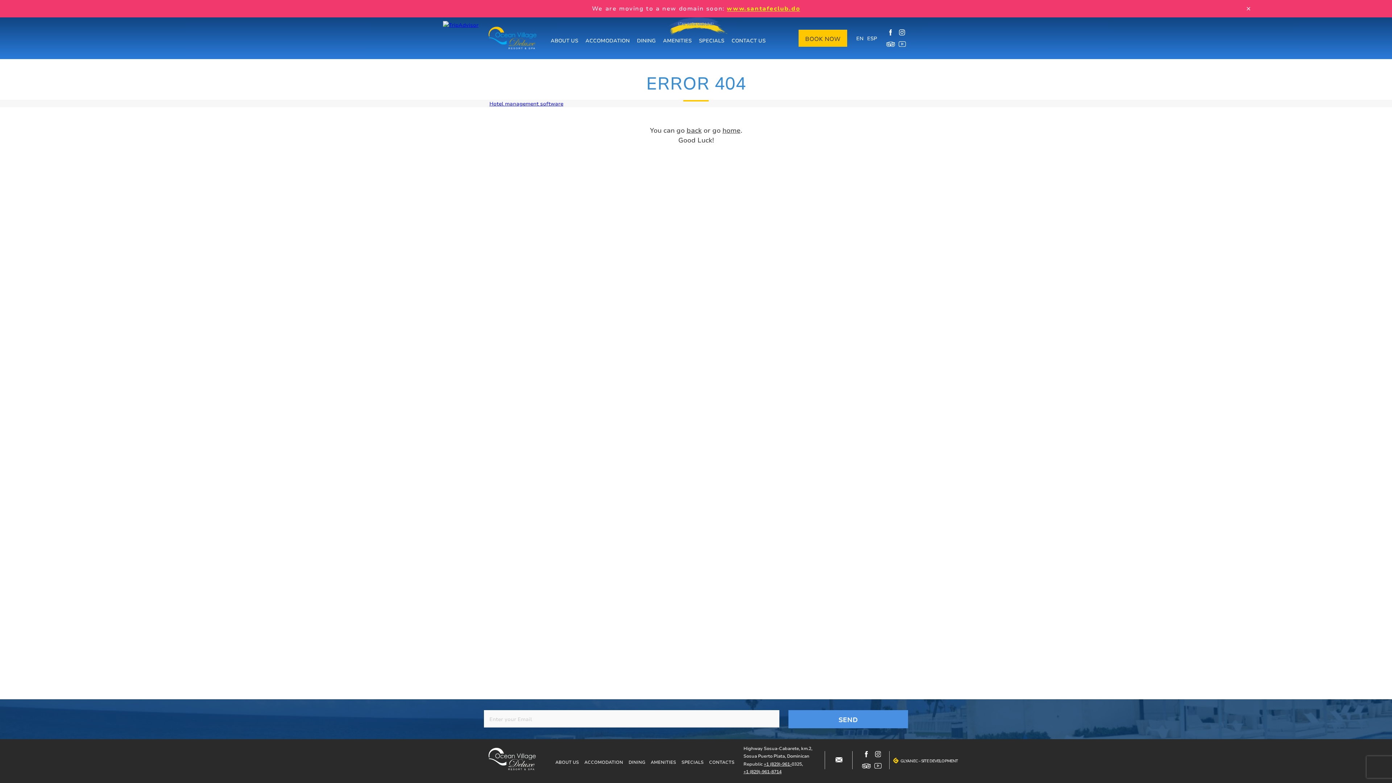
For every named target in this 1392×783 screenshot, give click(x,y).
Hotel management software (526, 103)
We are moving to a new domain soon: (696, 8)
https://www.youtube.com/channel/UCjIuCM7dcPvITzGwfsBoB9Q (902, 44)
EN (859, 38)
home (731, 130)
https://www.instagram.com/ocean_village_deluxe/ (902, 32)
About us (564, 40)
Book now (823, 39)
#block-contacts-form (839, 760)
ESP (872, 38)
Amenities (677, 40)
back (694, 130)
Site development (939, 761)
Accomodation (607, 40)
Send (848, 719)
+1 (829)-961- (778, 764)
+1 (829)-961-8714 (762, 771)
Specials (711, 40)
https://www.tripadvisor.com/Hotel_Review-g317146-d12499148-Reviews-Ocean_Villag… (890, 44)
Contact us (749, 40)
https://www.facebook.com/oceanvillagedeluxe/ (890, 32)
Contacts (721, 762)
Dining (646, 40)
